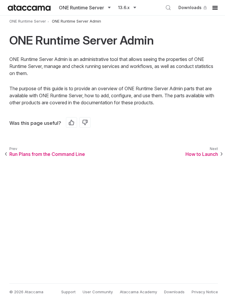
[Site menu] (215, 7)
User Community (98, 291)
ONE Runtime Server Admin (76, 21)
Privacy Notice (205, 291)
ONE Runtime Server (27, 21)
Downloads (190, 7)
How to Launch (201, 154)
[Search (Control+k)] (168, 7)
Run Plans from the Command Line (47, 154)
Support (68, 291)
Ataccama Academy (138, 291)
